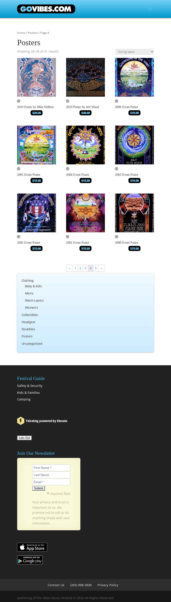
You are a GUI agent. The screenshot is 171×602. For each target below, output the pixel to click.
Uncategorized (32, 343)
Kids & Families (28, 392)
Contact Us (56, 585)
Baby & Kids (33, 286)
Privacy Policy (108, 585)
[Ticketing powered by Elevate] (21, 421)
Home (21, 33)
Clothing (28, 280)
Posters (33, 33)
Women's (31, 307)
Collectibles (30, 315)
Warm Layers (34, 300)
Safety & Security (29, 386)
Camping (24, 399)
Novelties (28, 329)
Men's (29, 293)
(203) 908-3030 (81, 585)
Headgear (28, 322)
